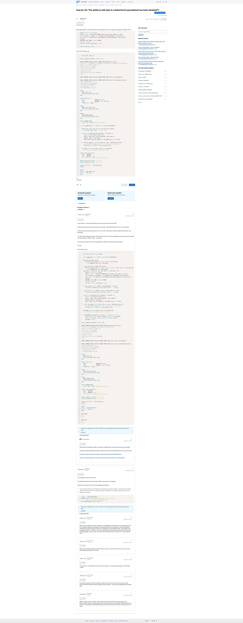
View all (140, 102)
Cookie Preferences (123, 620)
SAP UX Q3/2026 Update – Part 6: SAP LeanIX (148, 57)
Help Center (123, 1)
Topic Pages (130, 1)
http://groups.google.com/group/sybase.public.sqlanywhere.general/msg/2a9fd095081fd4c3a (100, 454)
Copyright (98, 620)
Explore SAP (158, 1)
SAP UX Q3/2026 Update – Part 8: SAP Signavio (148, 47)
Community (84, 1)
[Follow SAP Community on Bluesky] (152, 620)
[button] (162, 19)
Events (118, 1)
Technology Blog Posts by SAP (146, 44)
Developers (107, 1)
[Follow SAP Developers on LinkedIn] (156, 620)
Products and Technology (94, 1)
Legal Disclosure (104, 620)
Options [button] (165, 12)
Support (116, 620)
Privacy (86, 620)
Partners (113, 1)
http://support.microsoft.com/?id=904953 (120, 447)
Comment (132, 184)
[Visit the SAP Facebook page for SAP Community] (149, 620)
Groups (102, 1)
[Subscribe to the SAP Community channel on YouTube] (154, 620)
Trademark (111, 620)
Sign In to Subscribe (159, 12)
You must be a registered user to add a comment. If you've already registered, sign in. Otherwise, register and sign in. (105, 429)
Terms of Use (92, 620)
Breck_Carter (83, 18)
